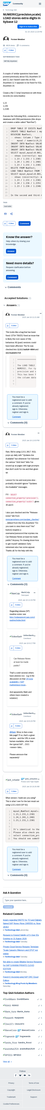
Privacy (11, 1083)
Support (33, 1097)
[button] (5, 50)
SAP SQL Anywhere (10, 61)
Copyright (11, 1090)
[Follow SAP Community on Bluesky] (20, 1075)
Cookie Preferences (11, 1104)
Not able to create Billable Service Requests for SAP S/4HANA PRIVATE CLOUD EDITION (22, 965)
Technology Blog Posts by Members (21, 983)
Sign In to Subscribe (28, 27)
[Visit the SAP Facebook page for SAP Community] (16, 1075)
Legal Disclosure (33, 1090)
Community (18, 4)
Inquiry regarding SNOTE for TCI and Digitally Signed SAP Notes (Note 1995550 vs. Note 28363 (22, 923)
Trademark (11, 1097)
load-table (7, 206)
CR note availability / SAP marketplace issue (21, 682)
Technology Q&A (11, 10)
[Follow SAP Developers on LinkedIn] (29, 1075)
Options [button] (40, 27)
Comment (24, 223)
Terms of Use (34, 1083)
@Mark (13, 732)
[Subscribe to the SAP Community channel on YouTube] (25, 1075)
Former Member (18, 39)
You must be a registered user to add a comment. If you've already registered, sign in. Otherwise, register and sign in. (22, 404)
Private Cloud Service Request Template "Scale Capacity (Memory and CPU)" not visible (20, 950)
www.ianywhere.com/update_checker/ (22, 519)
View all (6, 1062)
